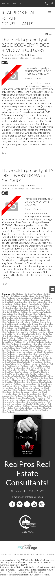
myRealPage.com (27, 548)
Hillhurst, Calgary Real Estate (33, 342)
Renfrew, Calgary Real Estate (20, 368)
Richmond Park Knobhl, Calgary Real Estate (22, 370)
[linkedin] (27, 504)
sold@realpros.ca (34, 496)
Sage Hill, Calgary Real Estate (20, 382)
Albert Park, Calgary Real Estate (32, 296)
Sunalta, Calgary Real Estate (36, 394)
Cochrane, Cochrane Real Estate (30, 318)
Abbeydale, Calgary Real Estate (21, 294)
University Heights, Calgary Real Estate (20, 400)
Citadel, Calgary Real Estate (38, 316)
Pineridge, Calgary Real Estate (41, 362)
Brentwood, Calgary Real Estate (38, 306)
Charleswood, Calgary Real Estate (34, 314)
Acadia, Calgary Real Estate (42, 294)
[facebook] (12, 504)
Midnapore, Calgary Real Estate (26, 354)
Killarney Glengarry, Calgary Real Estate (33, 344)
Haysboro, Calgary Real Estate (12, 340)
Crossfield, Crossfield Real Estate (40, 326)
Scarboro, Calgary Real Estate (12, 384)
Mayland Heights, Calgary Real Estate (28, 352)
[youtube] (34, 504)
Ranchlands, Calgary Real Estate (18, 366)
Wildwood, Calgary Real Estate (17, 410)
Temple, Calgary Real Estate (33, 396)
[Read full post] (12, 75)
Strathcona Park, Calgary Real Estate (14, 394)
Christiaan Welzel (19, 554)
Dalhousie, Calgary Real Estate (12, 328)
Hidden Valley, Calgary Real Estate (34, 340)
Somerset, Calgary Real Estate (37, 390)
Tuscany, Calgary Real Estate (25, 398)
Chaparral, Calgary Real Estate (12, 314)
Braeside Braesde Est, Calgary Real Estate (36, 304)
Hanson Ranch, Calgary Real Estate (41, 336)
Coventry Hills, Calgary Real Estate (28, 322)
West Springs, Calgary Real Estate (19, 406)
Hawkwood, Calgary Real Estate (36, 338)
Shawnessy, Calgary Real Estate (40, 386)
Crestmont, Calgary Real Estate (17, 326)
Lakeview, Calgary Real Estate (33, 346)
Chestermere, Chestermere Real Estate (15, 316)
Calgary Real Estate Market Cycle (35, 308)
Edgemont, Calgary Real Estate (35, 330)
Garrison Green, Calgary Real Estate (22, 334)
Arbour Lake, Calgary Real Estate (27, 298)
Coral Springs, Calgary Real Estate (27, 320)
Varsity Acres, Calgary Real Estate (18, 402)
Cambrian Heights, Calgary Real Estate (15, 310)
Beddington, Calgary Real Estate (21, 302)
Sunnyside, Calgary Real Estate (12, 396)
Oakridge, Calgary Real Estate (26, 358)
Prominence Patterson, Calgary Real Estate (16, 364)
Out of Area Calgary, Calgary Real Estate (20, 360)
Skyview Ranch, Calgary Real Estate (14, 390)
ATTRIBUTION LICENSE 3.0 (44, 554)
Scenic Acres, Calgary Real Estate (33, 384)
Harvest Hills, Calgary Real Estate (13, 338)
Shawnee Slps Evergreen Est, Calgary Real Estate (27, 385)
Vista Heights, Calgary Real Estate (18, 404)
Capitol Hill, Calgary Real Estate (18, 312)
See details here (33, 78)
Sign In (5, 3)
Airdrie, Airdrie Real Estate (11, 296)
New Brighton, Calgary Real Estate (27, 356)
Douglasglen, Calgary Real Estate (13, 330)
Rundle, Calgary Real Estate (19, 374)
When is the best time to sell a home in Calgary (17, 408)
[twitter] (20, 504)
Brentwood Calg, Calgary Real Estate (14, 306)
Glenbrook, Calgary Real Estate (17, 336)
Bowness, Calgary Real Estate (12, 304)
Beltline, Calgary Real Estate (42, 302)
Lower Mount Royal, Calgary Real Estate (30, 348)
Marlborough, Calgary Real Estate (31, 350)
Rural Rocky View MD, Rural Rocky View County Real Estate (27, 378)
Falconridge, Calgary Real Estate (27, 332)
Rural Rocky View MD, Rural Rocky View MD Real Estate (27, 379)
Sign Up (17, 3)
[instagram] (42, 504)
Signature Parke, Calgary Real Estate (35, 388)
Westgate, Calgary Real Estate (41, 406)
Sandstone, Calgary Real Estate (41, 382)
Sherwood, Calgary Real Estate (12, 388)
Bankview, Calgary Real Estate (20, 300)
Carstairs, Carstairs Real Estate (40, 312)
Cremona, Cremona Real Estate (20, 324)
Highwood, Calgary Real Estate (12, 342)
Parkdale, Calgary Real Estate (20, 362)
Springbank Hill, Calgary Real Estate (33, 392)
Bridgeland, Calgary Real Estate (12, 308)
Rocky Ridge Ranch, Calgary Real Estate (23, 372)
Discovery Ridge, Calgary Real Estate (26, 58)
